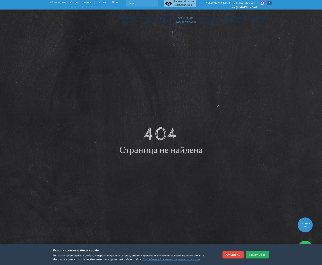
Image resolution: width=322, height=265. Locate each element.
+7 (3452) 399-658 (244, 2)
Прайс (115, 2)
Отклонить (233, 254)
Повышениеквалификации (185, 20)
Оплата (103, 2)
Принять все (257, 254)
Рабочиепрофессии (166, 20)
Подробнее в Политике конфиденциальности (171, 259)
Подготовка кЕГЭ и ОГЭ (127, 20)
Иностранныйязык (148, 20)
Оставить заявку (305, 224)
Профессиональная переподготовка (232, 20)
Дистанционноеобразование (207, 20)
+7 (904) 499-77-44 (244, 7)
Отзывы (75, 2)
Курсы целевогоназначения (258, 20)
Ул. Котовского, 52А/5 (218, 3)
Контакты (89, 2)
